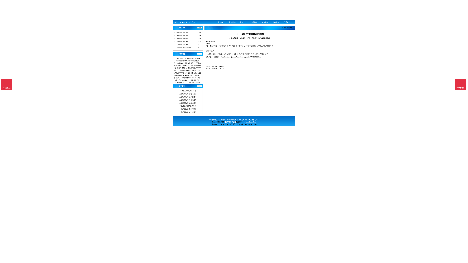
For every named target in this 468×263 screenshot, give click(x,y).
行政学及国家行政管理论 (188, 91)
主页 (283, 27)
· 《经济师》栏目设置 (181, 32)
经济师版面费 (231, 120)
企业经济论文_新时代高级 (187, 94)
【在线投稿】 (242, 38)
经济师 (235, 38)
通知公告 (289, 27)
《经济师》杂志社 (230, 122)
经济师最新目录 (254, 120)
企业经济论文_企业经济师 (187, 103)
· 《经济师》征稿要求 (181, 38)
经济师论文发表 (242, 120)
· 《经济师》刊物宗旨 (181, 35)
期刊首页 (221, 22)
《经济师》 (216, 57)
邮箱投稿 (265, 22)
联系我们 (287, 22)
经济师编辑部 (222, 120)
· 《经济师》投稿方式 (181, 41)
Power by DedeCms (249, 122)
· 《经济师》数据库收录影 (182, 47)
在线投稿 (276, 22)
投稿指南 (254, 22)
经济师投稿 (213, 120)
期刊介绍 (243, 22)
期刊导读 (232, 22)
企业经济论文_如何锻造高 (187, 100)
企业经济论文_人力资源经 (187, 112)
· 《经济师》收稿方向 (181, 44)
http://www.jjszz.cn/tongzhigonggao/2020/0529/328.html (242, 57)
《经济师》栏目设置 (218, 69)
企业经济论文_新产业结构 (187, 97)
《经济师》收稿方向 (218, 66)
